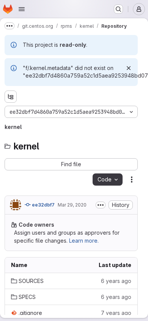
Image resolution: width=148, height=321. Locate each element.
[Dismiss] (128, 68)
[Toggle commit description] (100, 205)
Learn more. (84, 240)
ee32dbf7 (43, 205)
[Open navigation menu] (22, 9)
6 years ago (116, 281)
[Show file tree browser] (11, 97)
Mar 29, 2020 (72, 205)
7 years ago (116, 313)
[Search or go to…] (118, 9)
